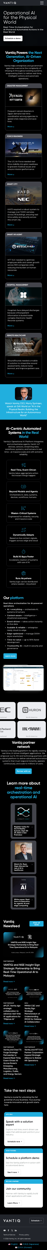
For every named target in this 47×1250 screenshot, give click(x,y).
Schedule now (14, 1141)
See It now (12, 1172)
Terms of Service (9, 1235)
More (10, 127)
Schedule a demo (13, 38)
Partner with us (23, 771)
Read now (8, 981)
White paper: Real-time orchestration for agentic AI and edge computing (22, 902)
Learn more (10, 656)
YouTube (4, 1230)
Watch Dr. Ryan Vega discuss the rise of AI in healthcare (21, 867)
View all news (36, 924)
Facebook (8, 1230)
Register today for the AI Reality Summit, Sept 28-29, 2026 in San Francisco (21, 831)
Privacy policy (24, 1235)
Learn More (13, 1203)
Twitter (12, 1230)
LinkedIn (16, 1230)
